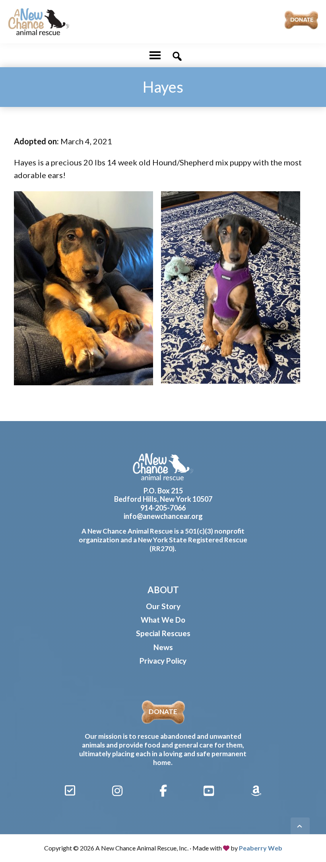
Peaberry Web (260, 848)
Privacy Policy (163, 660)
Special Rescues (163, 633)
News (163, 647)
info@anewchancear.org (163, 516)
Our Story (163, 606)
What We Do (163, 619)
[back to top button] (300, 827)
